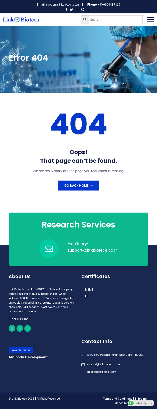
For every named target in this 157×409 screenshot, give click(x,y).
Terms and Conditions (117, 398)
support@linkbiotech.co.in (62, 4)
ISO (87, 296)
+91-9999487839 (109, 4)
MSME (89, 289)
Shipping (141, 398)
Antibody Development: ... (30, 357)
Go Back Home (76, 185)
